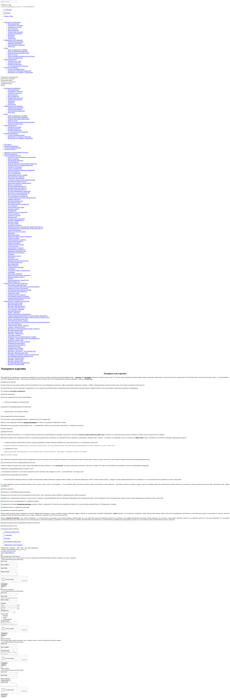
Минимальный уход (14, 282)
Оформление (5, 610)
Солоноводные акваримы (16, 267)
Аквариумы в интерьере (15, 25)
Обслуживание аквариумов (16, 45)
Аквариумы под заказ (14, 61)
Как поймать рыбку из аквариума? (18, 204)
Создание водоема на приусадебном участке (21, 180)
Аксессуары (4, 614)
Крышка (5, 615)
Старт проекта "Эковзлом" (16, 309)
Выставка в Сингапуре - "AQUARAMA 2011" (22, 351)
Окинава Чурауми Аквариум (17, 294)
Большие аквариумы (14, 62)
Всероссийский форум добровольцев (19, 314)
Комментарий (5, 571)
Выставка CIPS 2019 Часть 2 (16, 306)
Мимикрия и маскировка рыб (17, 251)
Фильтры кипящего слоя (15, 201)
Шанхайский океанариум (16, 299)
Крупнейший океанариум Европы (18, 296)
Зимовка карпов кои (14, 199)
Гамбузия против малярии (16, 244)
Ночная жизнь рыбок (14, 202)
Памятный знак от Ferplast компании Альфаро (22, 337)
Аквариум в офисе (13, 238)
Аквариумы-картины (14, 230)
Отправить (4, 584)
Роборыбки (11, 233)
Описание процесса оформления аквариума (21, 170)
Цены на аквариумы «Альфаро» (18, 50)
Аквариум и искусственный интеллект (16, 152)
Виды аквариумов (13, 24)
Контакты (7, 13)
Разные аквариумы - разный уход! (18, 280)
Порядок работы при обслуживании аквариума (22, 163)
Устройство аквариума (15, 64)
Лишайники (11, 269)
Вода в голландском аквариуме (17, 194)
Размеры (3, 603)
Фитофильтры (12, 210)
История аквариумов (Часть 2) (17, 188)
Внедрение (11, 257)
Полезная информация (11, 67)
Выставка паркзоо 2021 (15, 304)
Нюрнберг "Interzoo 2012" (16, 349)
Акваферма (11, 272)
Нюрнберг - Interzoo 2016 (15, 333)
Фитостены (11, 46)
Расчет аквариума (13, 30)
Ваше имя (4, 561)
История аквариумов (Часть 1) (17, 186)
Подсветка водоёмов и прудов (17, 181)
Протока (10, 278)
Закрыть (3, 586)
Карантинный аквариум (15, 241)
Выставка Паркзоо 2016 (15, 332)
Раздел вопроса (5, 678)
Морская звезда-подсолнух (16, 252)
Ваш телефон (5, 564)
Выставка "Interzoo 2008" (15, 361)
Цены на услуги (13, 54)
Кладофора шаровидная (15, 262)
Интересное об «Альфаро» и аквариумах (20, 72)
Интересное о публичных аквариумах (19, 71)
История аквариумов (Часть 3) (17, 189)
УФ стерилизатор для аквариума (18, 196)
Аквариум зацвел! (13, 209)
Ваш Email (4, 568)
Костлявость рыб (13, 259)
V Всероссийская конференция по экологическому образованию (27, 316)
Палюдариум (12, 38)
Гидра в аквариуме (13, 214)
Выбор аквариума (13, 159)
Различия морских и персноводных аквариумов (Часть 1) (25, 227)
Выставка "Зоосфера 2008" (16, 364)
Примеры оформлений (15, 43)
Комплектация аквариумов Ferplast (18, 53)
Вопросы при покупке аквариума (18, 261)
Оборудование (7, 619)
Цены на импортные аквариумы (18, 51)
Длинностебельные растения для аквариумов (22, 197)
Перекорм (11, 254)
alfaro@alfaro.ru (9, 552)
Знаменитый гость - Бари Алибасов (19, 341)
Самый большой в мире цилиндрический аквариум (24, 286)
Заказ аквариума (13, 28)
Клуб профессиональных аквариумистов (20, 356)
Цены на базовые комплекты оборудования (21, 56)
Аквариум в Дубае (13, 293)
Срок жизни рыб (13, 246)
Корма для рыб (12, 217)
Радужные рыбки (13, 223)
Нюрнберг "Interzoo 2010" (16, 359)
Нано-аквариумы (13, 264)
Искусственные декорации (16, 176)
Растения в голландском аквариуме (19, 193)
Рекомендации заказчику (15, 32)
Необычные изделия (14, 346)
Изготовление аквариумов (12, 22)
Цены (6, 48)
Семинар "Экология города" (16, 327)
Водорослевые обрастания (16, 207)
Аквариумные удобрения (15, 248)
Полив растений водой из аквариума (19, 275)
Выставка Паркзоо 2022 (15, 303)
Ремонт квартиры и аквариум (17, 239)
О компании (8, 9)
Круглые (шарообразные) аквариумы (19, 191)
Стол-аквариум (12, 206)
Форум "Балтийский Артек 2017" (18, 319)
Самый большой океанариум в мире (19, 298)
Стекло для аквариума (15, 168)
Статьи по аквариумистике (16, 69)
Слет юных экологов (14, 335)
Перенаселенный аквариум (16, 277)
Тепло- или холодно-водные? (17, 231)
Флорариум (11, 35)
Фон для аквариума (14, 172)
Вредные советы (13, 222)
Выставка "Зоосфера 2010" (16, 358)
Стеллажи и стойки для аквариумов (19, 270)
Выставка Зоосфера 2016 (15, 330)
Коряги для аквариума (15, 184)
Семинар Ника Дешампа (15, 348)
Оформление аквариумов (15, 41)
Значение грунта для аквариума (17, 212)
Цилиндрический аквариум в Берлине (19, 290)
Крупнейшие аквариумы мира (17, 285)
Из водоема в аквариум (15, 273)
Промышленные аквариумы (16, 249)
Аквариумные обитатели (15, 160)
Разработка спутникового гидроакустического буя (23, 354)
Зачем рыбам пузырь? (14, 256)
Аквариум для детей (14, 215)
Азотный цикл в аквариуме (16, 218)
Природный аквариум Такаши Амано (19, 183)
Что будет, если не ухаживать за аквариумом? (22, 157)
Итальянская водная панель (16, 343)
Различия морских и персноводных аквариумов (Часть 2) (25, 228)
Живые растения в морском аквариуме (20, 236)
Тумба (5, 617)
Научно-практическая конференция (19, 362)
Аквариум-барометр (14, 243)
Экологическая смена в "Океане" (18, 320)
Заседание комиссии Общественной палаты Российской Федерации (29, 322)
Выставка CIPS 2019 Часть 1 (16, 307)
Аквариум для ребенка (15, 167)
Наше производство (10, 59)
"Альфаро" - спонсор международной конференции (24, 338)
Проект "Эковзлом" (14, 312)
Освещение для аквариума (16, 178)
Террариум (11, 37)
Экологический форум (15, 324)
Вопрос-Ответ (8, 16)
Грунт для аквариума (14, 173)
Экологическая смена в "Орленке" (18, 325)
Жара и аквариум (13, 265)
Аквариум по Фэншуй (15, 225)
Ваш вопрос (4, 682)
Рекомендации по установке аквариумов (20, 165)
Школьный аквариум (10, 154)
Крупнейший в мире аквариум (17, 291)
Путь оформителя (13, 162)
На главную (8, 144)
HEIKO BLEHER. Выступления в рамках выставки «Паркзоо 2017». (29, 317)
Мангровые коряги (13, 235)
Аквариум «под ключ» (15, 27)
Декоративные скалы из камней (17, 175)
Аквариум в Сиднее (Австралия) (18, 288)
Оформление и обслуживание (13, 40)
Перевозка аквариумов (15, 33)
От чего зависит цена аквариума (18, 66)
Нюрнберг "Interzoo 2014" (16, 340)
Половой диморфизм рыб (16, 220)
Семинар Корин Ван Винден (17, 345)
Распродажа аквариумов (15, 58)
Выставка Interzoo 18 (14, 311)
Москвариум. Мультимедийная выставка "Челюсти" (24, 328)
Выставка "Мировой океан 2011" (18, 353)
